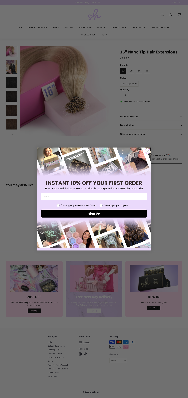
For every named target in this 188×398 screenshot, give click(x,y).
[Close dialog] (147, 151)
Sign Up (94, 214)
